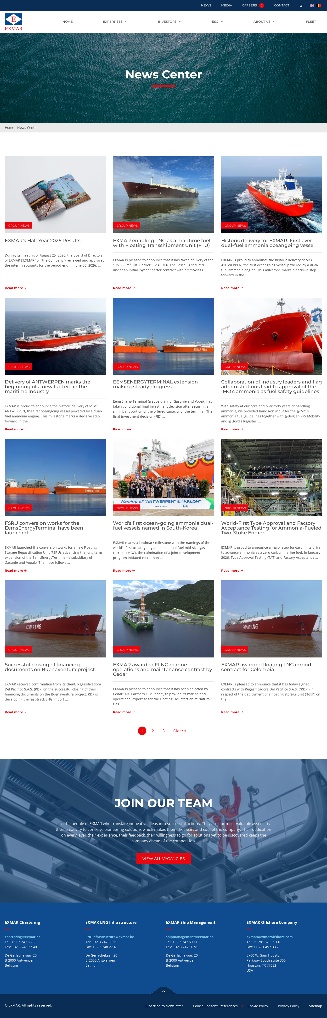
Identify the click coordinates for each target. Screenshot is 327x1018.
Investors (167, 21)
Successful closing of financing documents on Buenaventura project (50, 667)
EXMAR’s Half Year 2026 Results (42, 240)
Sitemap (315, 1006)
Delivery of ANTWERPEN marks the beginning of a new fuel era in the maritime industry (47, 386)
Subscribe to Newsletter (164, 1006)
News (206, 5)
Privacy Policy (288, 1006)
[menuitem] (312, 5)
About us (262, 21)
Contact (281, 5)
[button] (301, 6)
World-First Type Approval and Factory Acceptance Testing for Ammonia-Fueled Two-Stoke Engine (271, 528)
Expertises (113, 21)
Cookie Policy (258, 1006)
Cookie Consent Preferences (215, 1006)
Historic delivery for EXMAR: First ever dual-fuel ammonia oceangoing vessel (268, 243)
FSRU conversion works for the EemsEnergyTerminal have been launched (44, 528)
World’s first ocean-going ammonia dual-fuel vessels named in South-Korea (163, 525)
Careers (252, 5)
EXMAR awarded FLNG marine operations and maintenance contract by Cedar (162, 669)
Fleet (311, 21)
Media (226, 5)
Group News (18, 225)
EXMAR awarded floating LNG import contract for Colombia (266, 667)
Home (67, 21)
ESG (215, 21)
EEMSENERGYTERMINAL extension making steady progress (155, 384)
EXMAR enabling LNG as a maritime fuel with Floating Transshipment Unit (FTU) (161, 243)
